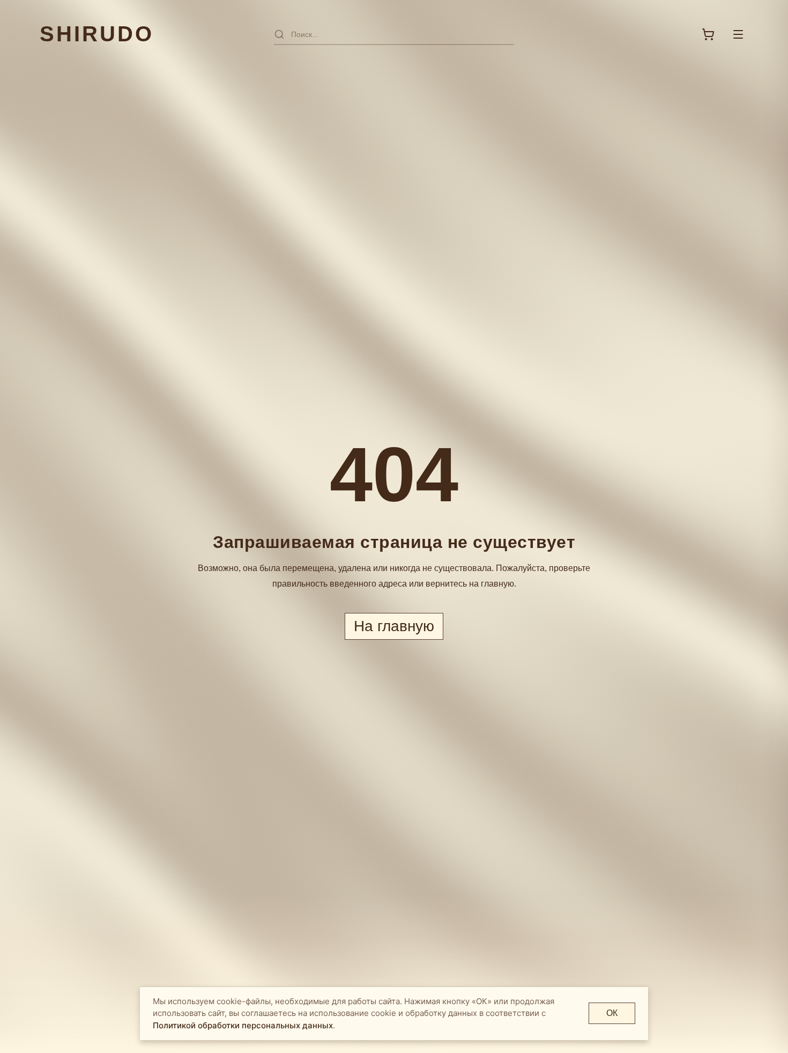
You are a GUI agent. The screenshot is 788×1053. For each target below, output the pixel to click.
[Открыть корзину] (708, 34)
